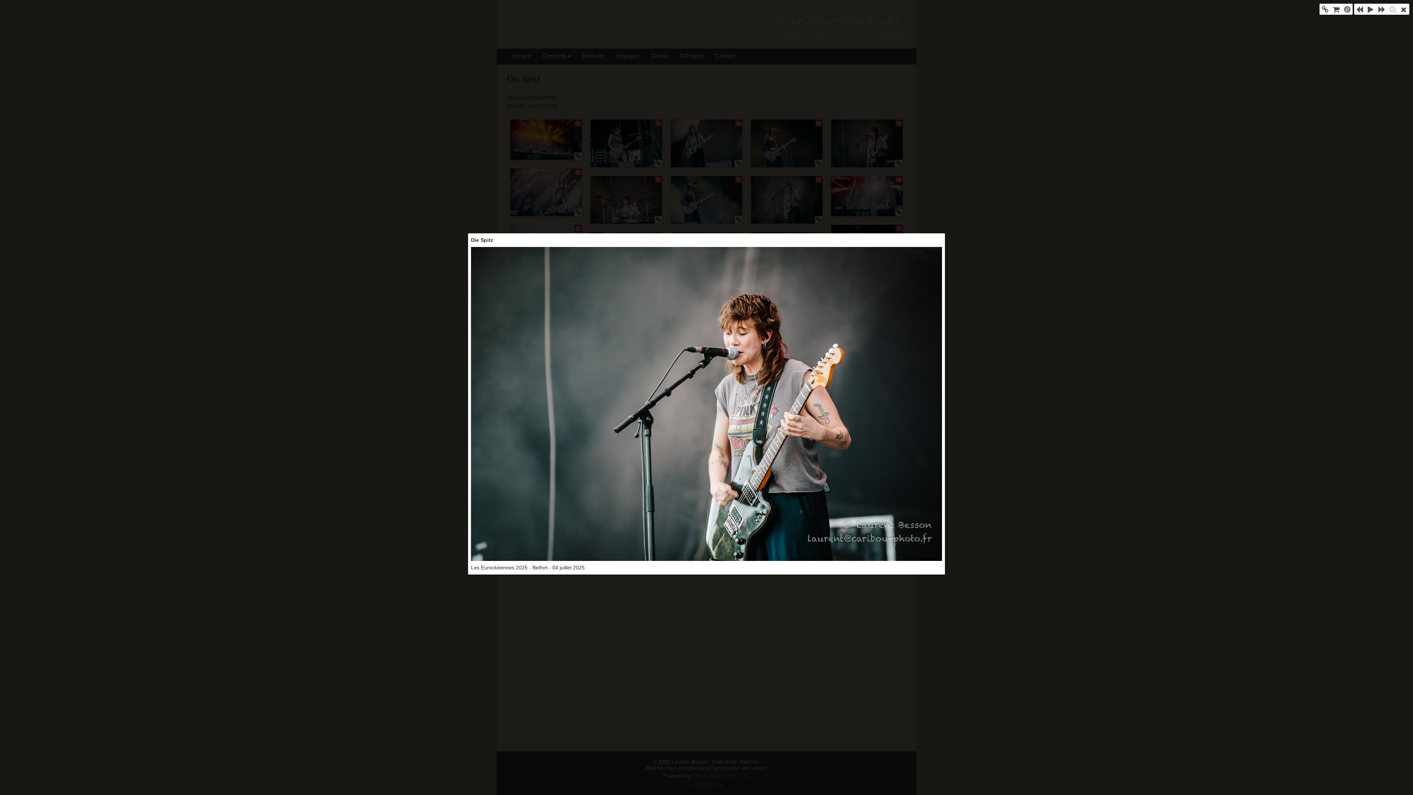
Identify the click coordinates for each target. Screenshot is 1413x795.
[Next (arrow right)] (1381, 9)
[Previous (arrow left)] (1359, 9)
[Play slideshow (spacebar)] (1370, 9)
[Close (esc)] (1403, 9)
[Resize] (1392, 9)
